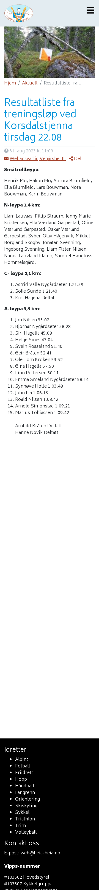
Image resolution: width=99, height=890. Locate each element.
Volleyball (26, 832)
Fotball (22, 766)
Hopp (21, 779)
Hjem (10, 83)
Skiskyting (26, 806)
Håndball (24, 786)
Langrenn (25, 793)
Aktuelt (30, 83)
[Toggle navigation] (89, 10)
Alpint (21, 760)
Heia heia (36, 13)
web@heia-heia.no (40, 853)
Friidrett (24, 773)
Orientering (27, 799)
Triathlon (25, 819)
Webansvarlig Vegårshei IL (38, 159)
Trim (20, 826)
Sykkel (22, 813)
